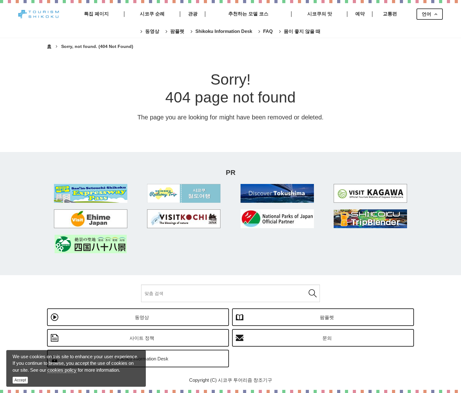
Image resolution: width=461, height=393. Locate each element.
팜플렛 (327, 317)
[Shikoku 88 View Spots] (90, 244)
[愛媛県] (90, 218)
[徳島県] (277, 193)
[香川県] (370, 193)
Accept (20, 380)
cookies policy (62, 370)
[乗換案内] (370, 218)
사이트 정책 (142, 338)
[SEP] (90, 193)
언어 (426, 14)
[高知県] (184, 218)
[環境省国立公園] (277, 218)
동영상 (142, 317)
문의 (327, 338)
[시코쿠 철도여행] (184, 193)
